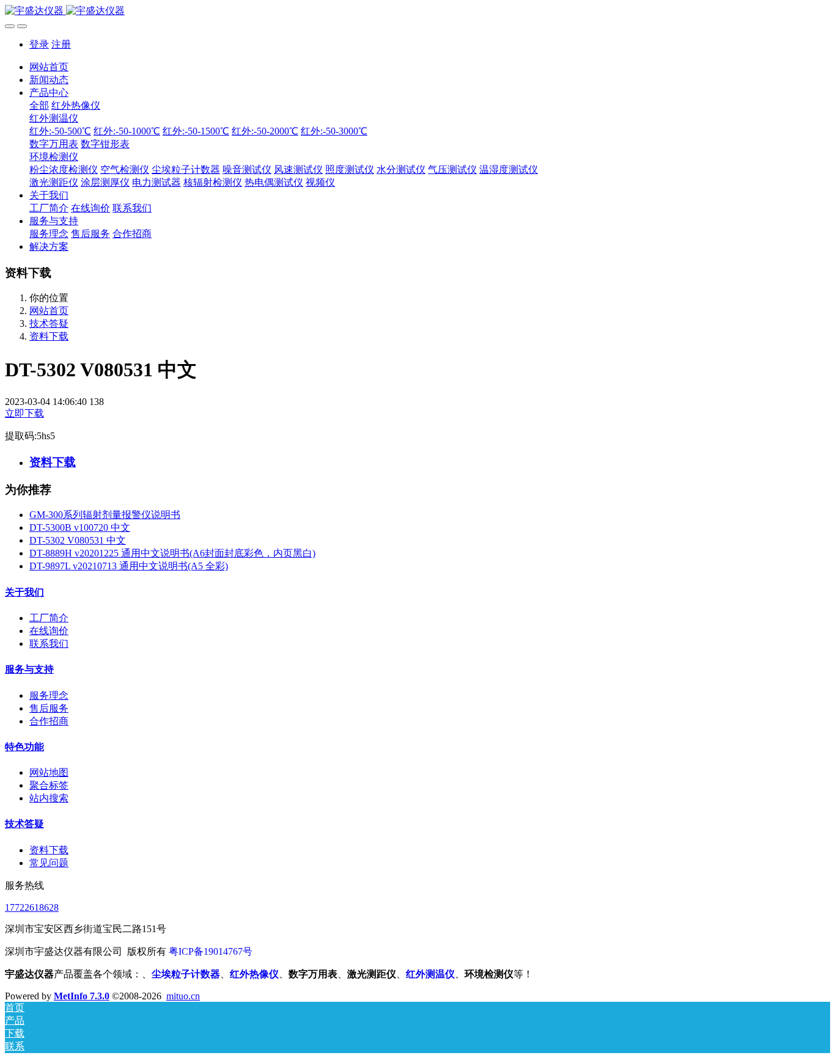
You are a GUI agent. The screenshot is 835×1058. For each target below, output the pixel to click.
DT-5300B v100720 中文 (79, 527)
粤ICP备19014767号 (210, 951)
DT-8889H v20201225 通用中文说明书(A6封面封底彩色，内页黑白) (172, 553)
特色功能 (24, 747)
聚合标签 (48, 785)
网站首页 (48, 67)
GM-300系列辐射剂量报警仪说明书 (104, 514)
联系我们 (48, 643)
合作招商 (48, 721)
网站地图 (48, 772)
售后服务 (48, 708)
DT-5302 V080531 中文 (77, 540)
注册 (61, 44)
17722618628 (32, 907)
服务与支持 (29, 669)
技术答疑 (48, 323)
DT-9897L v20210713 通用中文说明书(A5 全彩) (128, 566)
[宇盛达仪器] (417, 11)
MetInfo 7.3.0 (81, 996)
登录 (39, 44)
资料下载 (48, 336)
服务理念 (48, 695)
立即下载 (24, 413)
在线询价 (48, 631)
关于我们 (24, 592)
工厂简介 (48, 618)
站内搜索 (48, 798)
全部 (39, 105)
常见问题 (48, 863)
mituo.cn (183, 996)
